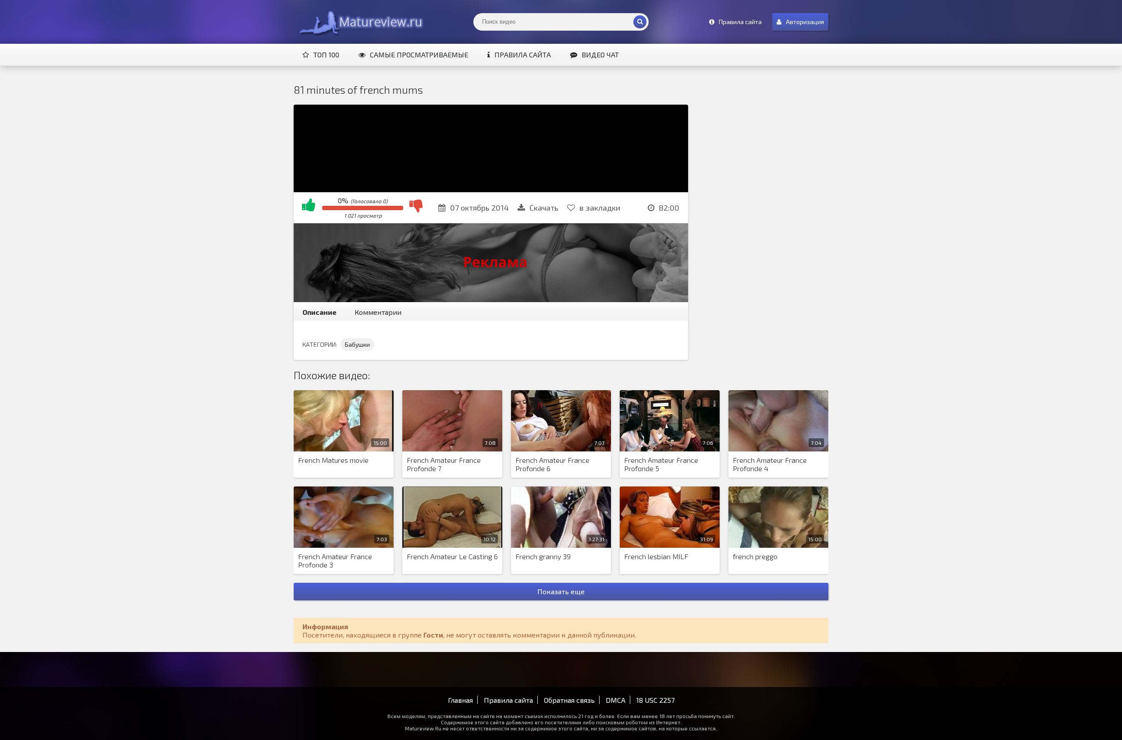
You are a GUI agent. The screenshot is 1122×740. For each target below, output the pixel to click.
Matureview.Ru (359, 22)
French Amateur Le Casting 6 (452, 556)
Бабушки (357, 344)
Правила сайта (522, 54)
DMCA (615, 700)
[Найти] (639, 21)
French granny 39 (543, 556)
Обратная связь (569, 700)
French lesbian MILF (656, 556)
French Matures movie (333, 460)
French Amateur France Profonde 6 (552, 464)
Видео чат (600, 54)
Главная (460, 700)
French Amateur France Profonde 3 (335, 560)
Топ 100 (326, 54)
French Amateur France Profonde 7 (444, 464)
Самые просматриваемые (419, 54)
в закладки (599, 207)
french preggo (755, 556)
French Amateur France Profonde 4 (770, 464)
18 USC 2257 (655, 700)
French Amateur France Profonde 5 (661, 464)
